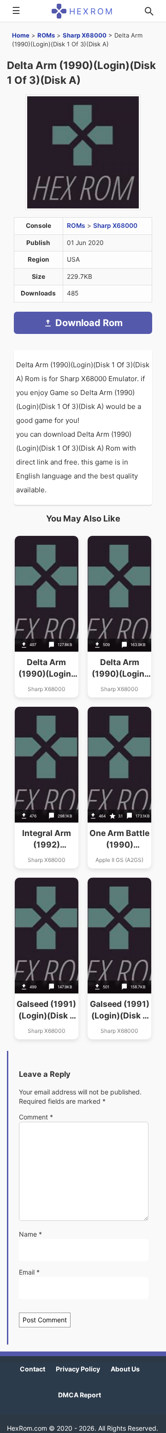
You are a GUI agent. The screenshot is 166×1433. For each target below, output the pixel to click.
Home (21, 35)
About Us (125, 1369)
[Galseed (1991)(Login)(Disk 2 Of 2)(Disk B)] (46, 958)
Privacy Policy (78, 1369)
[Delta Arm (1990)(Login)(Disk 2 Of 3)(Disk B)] (119, 617)
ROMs (46, 35)
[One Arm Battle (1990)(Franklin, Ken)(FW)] (119, 787)
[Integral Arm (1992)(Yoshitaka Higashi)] (46, 787)
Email (29, 1272)
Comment (36, 1117)
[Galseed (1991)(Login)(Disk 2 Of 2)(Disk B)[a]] (119, 958)
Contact (32, 1369)
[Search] (149, 11)
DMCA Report (79, 1395)
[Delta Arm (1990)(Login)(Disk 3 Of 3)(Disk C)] (46, 617)
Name (30, 1234)
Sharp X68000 (85, 35)
